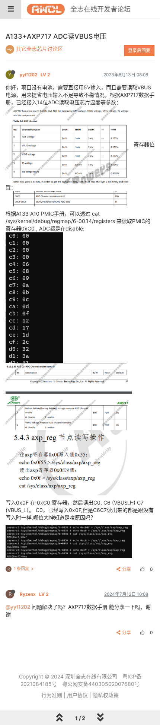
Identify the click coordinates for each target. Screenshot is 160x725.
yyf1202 (35, 74)
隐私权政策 (106, 695)
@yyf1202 (18, 607)
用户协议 (77, 695)
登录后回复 (139, 50)
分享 (126, 569)
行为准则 (51, 695)
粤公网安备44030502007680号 (101, 684)
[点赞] (141, 569)
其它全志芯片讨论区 (39, 48)
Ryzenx (34, 594)
